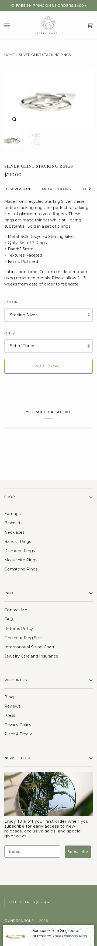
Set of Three (22, 345)
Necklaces (14, 532)
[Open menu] (12, 25)
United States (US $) (27, 902)
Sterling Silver (23, 315)
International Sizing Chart (29, 647)
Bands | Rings (17, 541)
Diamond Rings (19, 550)
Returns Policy (18, 628)
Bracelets (13, 522)
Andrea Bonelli (23, 921)
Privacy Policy (17, 724)
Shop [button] (9, 497)
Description (17, 189)
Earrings (12, 513)
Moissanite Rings (20, 559)
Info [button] (8, 593)
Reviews (12, 706)
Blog (9, 697)
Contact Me (15, 610)
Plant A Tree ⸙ (18, 734)
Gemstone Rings (20, 569)
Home (9, 55)
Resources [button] (15, 680)
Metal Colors (56, 189)
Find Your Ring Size (23, 637)
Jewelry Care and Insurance (31, 656)
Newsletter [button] (17, 758)
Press (9, 715)
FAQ (8, 619)
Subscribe (78, 851)
